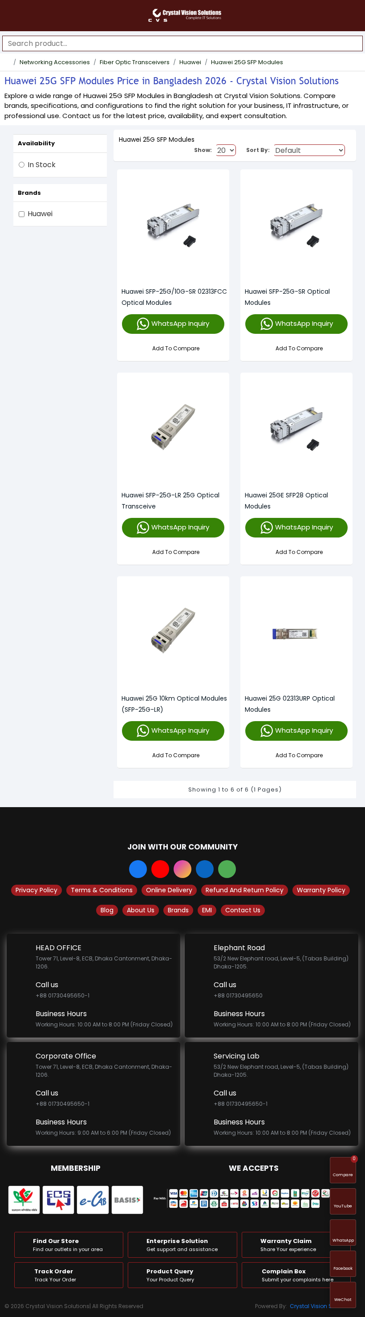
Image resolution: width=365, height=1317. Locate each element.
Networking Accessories (55, 62)
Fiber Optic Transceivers (135, 62)
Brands (29, 193)
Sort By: (258, 150)
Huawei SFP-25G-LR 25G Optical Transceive (170, 501)
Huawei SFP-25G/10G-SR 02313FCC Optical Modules (174, 297)
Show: (203, 150)
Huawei (190, 62)
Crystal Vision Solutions (322, 1306)
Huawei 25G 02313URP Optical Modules (290, 704)
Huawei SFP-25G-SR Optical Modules (287, 297)
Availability (36, 143)
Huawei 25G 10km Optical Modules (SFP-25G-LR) (174, 704)
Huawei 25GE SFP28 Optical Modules (286, 501)
